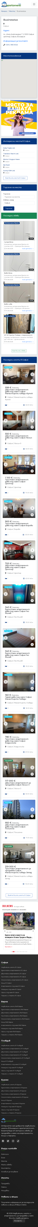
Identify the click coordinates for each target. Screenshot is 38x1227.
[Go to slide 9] (25, 889)
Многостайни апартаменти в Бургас (14, 1035)
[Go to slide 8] (23, 889)
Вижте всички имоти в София (19, 833)
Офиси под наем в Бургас (10, 1047)
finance (21, 24)
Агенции (5, 1092)
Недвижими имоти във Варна (12, 944)
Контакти (5, 1106)
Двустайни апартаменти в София (13, 911)
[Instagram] (13, 1079)
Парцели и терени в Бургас (11, 1051)
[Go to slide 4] (17, 889)
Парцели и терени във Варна (11, 972)
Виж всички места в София (15, 178)
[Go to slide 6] (20, 889)
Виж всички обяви (19, 289)
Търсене (6, 194)
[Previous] (5, 869)
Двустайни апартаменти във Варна (14, 950)
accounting (13, 24)
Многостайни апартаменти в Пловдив (15, 996)
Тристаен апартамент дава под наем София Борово (19, 463)
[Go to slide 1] (11, 889)
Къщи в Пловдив (7, 999)
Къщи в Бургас (6, 1038)
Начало (4, 11)
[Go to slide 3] (15, 889)
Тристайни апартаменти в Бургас (13, 1032)
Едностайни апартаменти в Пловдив (14, 986)
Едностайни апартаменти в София (14, 908)
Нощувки (5, 1128)
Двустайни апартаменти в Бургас (13, 1029)
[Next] (33, 869)
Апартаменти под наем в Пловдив (13, 1002)
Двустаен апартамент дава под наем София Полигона (16, 765)
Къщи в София (6, 921)
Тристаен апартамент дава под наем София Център (16, 420)
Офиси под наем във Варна (10, 969)
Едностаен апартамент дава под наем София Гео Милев (17, 549)
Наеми (4, 1125)
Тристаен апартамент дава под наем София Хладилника (16, 679)
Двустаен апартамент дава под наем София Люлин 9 (18, 376)
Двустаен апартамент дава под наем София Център (16, 505)
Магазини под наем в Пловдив (12, 1005)
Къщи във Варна (7, 960)
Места (12, 11)
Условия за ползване (9, 1110)
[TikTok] (18, 1079)
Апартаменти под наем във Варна (13, 963)
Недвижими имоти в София (11, 905)
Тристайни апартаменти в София (13, 914)
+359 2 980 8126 (11, 45)
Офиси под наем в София (10, 930)
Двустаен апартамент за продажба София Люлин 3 (18, 722)
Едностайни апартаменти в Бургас (14, 1025)
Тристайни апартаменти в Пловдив (14, 993)
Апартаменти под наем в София (13, 924)
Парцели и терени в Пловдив (12, 1012)
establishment (28, 26)
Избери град (8, 200)
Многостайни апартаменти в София (14, 918)
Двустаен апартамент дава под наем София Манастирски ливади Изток (19, 330)
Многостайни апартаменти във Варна (15, 957)
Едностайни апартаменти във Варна (14, 947)
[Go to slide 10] (26, 889)
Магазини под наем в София (11, 927)
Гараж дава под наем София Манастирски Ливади (18, 636)
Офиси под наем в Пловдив (11, 1008)
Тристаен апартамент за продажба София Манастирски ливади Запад (18, 809)
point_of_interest (15, 26)
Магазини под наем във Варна (12, 966)
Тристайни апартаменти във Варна (14, 954)
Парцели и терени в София (11, 933)
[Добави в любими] (32, 318)
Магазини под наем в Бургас (11, 1044)
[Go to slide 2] (12, 889)
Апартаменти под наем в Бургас (13, 1041)
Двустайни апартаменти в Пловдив (14, 990)
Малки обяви (6, 1103)
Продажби (5, 1121)
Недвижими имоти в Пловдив (12, 983)
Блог (3, 1096)
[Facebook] (3, 1079)
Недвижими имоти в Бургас (11, 1022)
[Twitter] (8, 1079)
